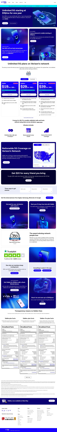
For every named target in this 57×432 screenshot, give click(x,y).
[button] (17, 20)
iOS (18, 410)
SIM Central (39, 420)
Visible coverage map (31, 411)
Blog (47, 411)
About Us (48, 410)
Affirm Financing (39, 417)
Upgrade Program (30, 418)
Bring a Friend (30, 422)
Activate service (39, 416)
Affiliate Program (49, 415)
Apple (18, 418)
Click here (4, 345)
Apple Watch (19, 419)
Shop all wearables (20, 417)
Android (19, 411)
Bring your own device (40, 410)
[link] (25, 190)
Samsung (19, 422)
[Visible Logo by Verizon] (3, 2)
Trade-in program (30, 419)
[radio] (24, 79)
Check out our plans (30, 410)
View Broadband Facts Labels (28, 117)
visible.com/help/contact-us (28, 368)
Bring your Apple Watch (40, 411)
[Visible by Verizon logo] (7, 430)
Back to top (28, 377)
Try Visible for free (30, 412)
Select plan (10, 94)
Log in (55, 2)
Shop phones (49, 197)
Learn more (39, 122)
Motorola (19, 423)
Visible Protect (39, 415)
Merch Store (19, 424)
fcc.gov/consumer (34, 372)
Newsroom (48, 412)
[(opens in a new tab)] (9, 421)
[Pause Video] (54, 25)
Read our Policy (15, 358)
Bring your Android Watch (40, 412)
